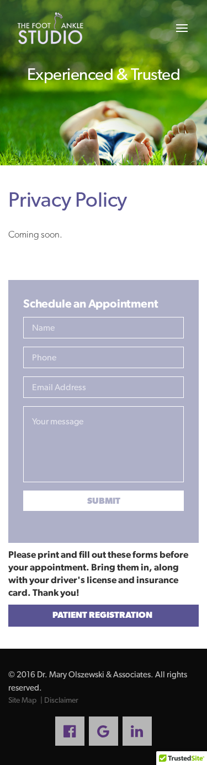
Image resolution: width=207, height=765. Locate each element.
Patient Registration (102, 615)
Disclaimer (61, 700)
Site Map (22, 700)
